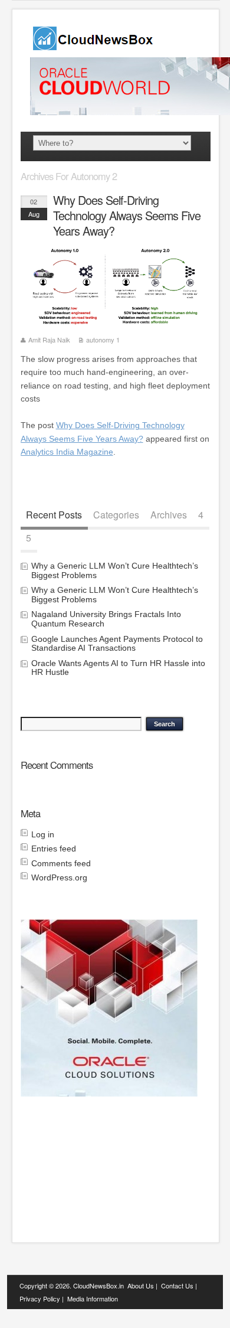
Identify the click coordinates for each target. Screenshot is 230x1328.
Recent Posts (54, 514)
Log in (42, 834)
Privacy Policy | (41, 1298)
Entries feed (53, 848)
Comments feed (61, 863)
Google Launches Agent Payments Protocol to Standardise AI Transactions (117, 643)
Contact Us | (179, 1285)
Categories (116, 514)
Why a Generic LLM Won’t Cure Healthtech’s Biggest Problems (114, 570)
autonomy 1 (103, 339)
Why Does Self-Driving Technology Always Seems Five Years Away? (127, 215)
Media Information (92, 1298)
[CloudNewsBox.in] (93, 46)
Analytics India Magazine (67, 451)
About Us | (142, 1285)
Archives (168, 514)
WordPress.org (59, 877)
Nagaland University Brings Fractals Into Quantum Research (106, 618)
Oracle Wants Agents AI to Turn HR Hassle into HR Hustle (118, 667)
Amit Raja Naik (49, 339)
